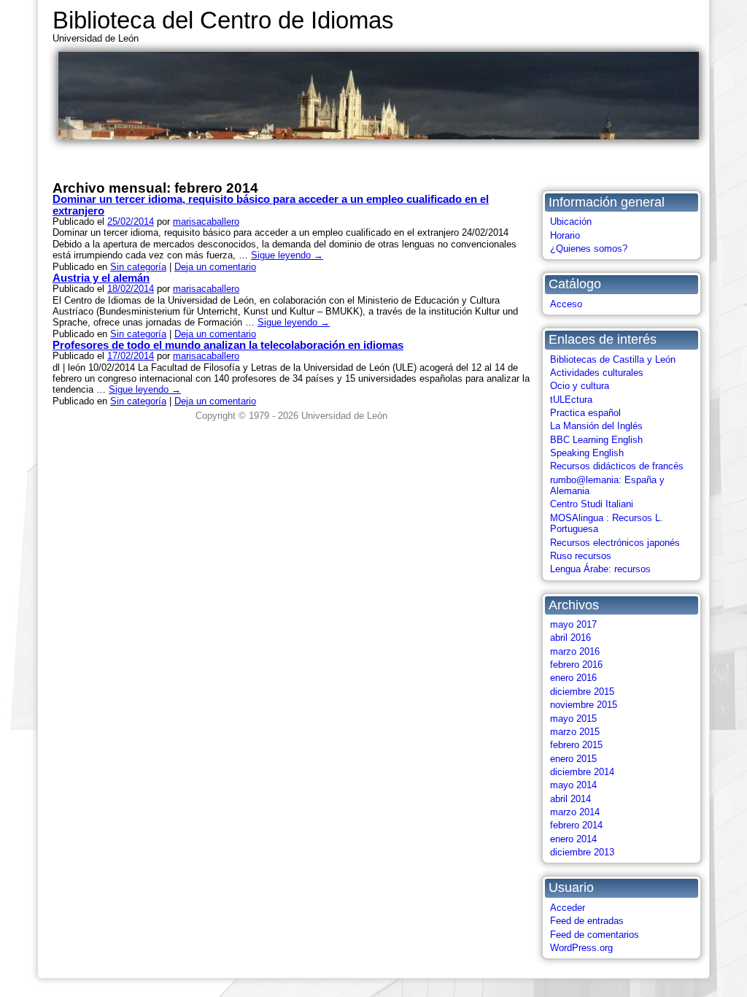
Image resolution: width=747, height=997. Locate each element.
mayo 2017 (573, 624)
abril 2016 (570, 637)
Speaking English (587, 452)
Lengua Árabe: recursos (600, 568)
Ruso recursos (580, 555)
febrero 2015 (576, 744)
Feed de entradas (587, 920)
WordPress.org (581, 947)
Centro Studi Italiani (591, 503)
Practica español (585, 412)
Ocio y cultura (579, 385)
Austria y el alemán (101, 278)
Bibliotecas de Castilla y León (613, 359)
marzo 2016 (575, 651)
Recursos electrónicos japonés (615, 542)
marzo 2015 (575, 731)
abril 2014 (570, 798)
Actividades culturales (596, 372)
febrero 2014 (576, 825)
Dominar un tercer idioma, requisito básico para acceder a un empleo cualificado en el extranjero (271, 204)
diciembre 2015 (582, 691)
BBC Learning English (596, 439)
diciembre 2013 (582, 852)
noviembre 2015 (583, 704)
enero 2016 (573, 677)
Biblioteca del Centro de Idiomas (223, 20)
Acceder (567, 907)
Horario (565, 235)
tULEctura (571, 399)
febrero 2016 (576, 664)
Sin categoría (138, 266)
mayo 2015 (573, 718)
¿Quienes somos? (588, 248)
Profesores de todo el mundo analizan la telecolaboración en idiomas (228, 345)
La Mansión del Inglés (596, 425)
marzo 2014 (575, 812)
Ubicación (571, 221)
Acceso (566, 304)
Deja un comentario (215, 266)
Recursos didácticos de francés (617, 466)
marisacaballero (206, 221)
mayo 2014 (573, 784)
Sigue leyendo (287, 255)
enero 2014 (573, 839)
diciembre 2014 (582, 771)
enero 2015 (573, 758)
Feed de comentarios (594, 934)
